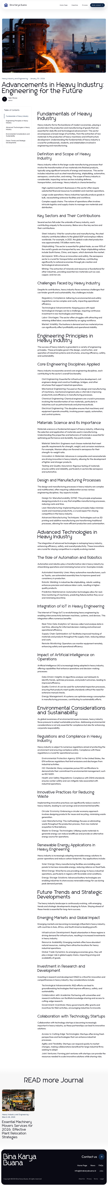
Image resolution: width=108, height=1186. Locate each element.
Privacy (89, 1179)
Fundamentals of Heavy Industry (17, 116)
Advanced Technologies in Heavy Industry (18, 128)
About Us (82, 1179)
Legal (102, 1179)
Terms (96, 1179)
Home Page (82, 1165)
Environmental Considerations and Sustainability (18, 135)
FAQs (101, 1165)
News (92, 1165)
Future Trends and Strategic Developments (16, 141)
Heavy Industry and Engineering (15, 78)
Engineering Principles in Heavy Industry (17, 122)
